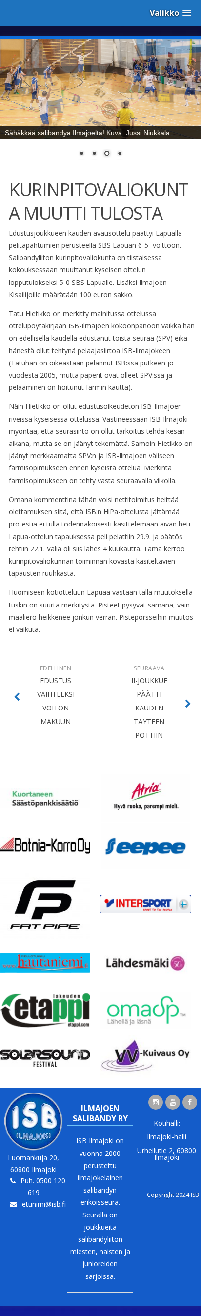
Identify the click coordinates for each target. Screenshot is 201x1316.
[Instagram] (155, 1102)
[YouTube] (172, 1102)
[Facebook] (189, 1102)
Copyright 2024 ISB (173, 1195)
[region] (100, 104)
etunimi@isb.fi (44, 1204)
